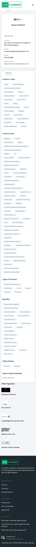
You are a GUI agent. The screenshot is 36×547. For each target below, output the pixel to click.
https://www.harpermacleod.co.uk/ (16, 64)
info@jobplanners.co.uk (14, 539)
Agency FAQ (5, 510)
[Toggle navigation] (33, 5)
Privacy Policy (5, 503)
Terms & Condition (7, 506)
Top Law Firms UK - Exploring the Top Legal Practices (15, 525)
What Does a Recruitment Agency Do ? (13, 530)
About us (4, 485)
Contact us (4, 488)
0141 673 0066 (8, 57)
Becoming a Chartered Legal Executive (13, 520)
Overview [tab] (8, 73)
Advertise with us (7, 492)
